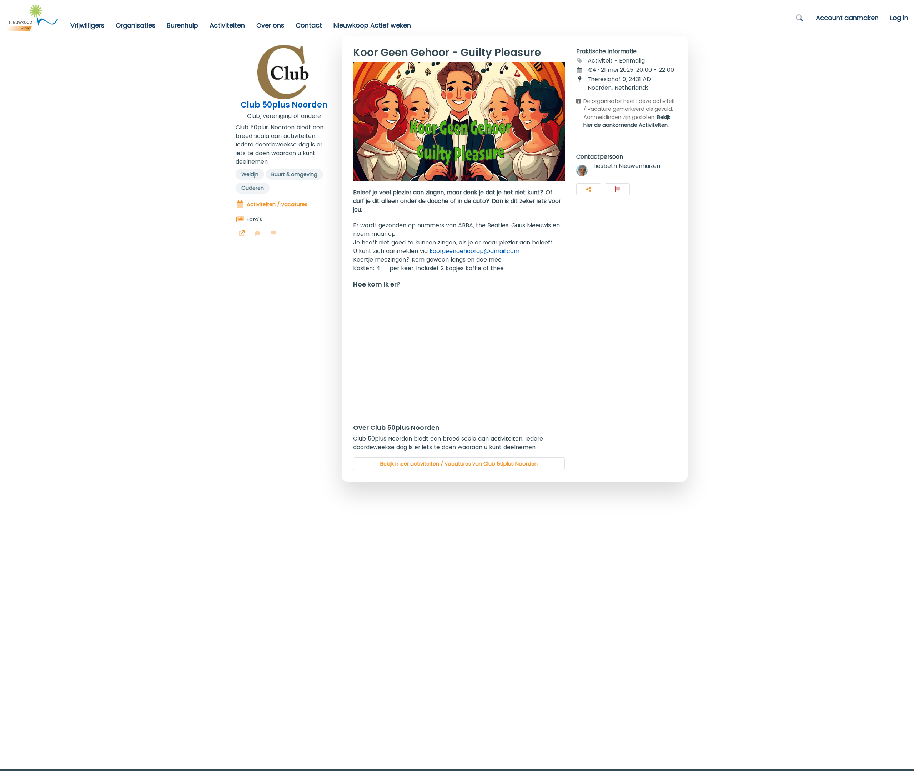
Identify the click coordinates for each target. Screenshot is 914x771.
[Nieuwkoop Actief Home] (32, 18)
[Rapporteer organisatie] (273, 233)
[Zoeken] (799, 18)
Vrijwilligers (87, 25)
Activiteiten (227, 25)
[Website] (242, 233)
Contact (309, 25)
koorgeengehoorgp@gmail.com (474, 251)
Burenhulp (182, 25)
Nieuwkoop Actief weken (372, 25)
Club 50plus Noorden (284, 105)
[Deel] (588, 189)
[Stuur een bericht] (257, 233)
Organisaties (135, 25)
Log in (899, 18)
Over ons (270, 25)
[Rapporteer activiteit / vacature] (617, 189)
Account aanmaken (847, 18)
